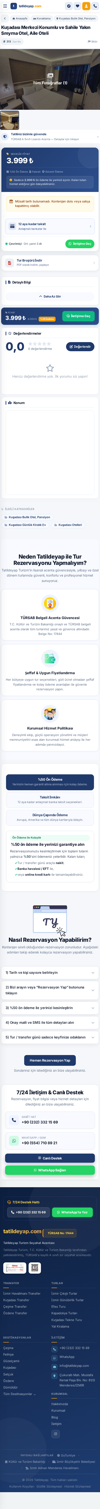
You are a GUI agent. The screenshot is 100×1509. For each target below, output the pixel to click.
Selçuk (8, 1374)
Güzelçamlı (11, 1361)
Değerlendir (82, 346)
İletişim (56, 1424)
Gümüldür (10, 1387)
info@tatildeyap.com (74, 1365)
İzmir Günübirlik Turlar (67, 1300)
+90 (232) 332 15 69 (40, 1122)
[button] (69, 6)
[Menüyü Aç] (5, 6)
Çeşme (8, 1348)
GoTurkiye (68, 1455)
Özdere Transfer (15, 1313)
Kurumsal (58, 1410)
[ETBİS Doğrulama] (35, 1268)
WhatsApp (67, 1357)
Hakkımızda (59, 1404)
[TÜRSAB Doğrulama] (14, 1268)
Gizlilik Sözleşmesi (49, 1486)
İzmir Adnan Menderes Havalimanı (54, 1468)
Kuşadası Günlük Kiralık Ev (27, 525)
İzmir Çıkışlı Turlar (64, 1293)
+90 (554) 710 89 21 (39, 1143)
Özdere (8, 1381)
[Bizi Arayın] (95, 6)
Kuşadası (9, 1367)
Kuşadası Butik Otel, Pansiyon (29, 517)
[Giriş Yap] (86, 6)
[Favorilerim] (77, 6)
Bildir (94, 41)
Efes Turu (58, 1306)
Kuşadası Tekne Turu (66, 1320)
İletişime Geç (80, 316)
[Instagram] (55, 1434)
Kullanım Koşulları (21, 1486)
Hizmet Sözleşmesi (77, 1486)
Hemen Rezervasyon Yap (50, 1060)
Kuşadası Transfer (16, 1300)
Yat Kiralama (60, 1326)
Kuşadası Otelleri (70, 525)
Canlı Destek (52, 1158)
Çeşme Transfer (15, 1306)
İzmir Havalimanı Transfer (21, 1293)
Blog (54, 1417)
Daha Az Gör (52, 296)
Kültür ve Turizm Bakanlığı (27, 1461)
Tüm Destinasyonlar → (19, 1394)
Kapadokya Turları (64, 1313)
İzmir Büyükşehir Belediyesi (76, 1461)
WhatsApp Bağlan (52, 1170)
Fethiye (8, 1354)
